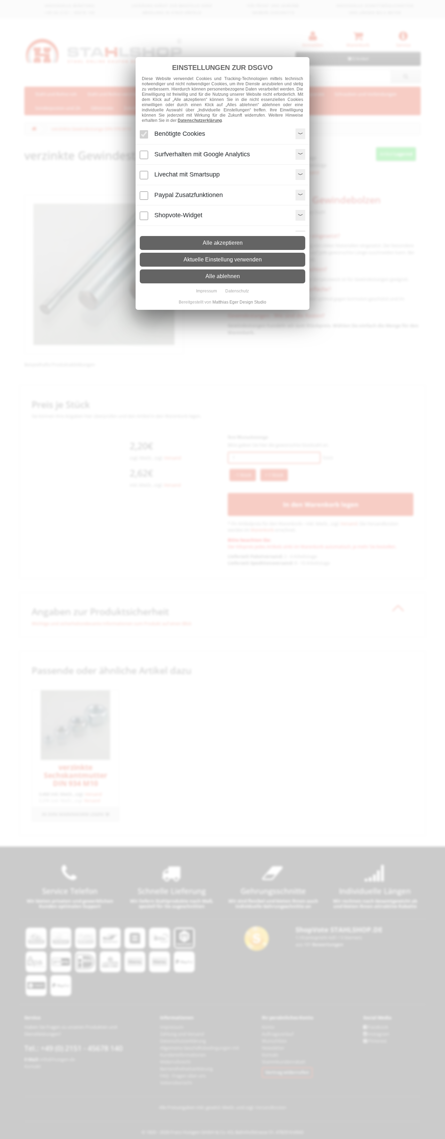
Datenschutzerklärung (200, 120)
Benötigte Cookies (179, 133)
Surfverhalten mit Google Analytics (202, 153)
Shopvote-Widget (178, 215)
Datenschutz (237, 291)
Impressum (206, 291)
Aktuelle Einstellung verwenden (223, 259)
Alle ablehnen (222, 276)
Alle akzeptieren (223, 243)
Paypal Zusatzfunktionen (188, 194)
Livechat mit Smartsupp (187, 174)
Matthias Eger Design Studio (239, 302)
